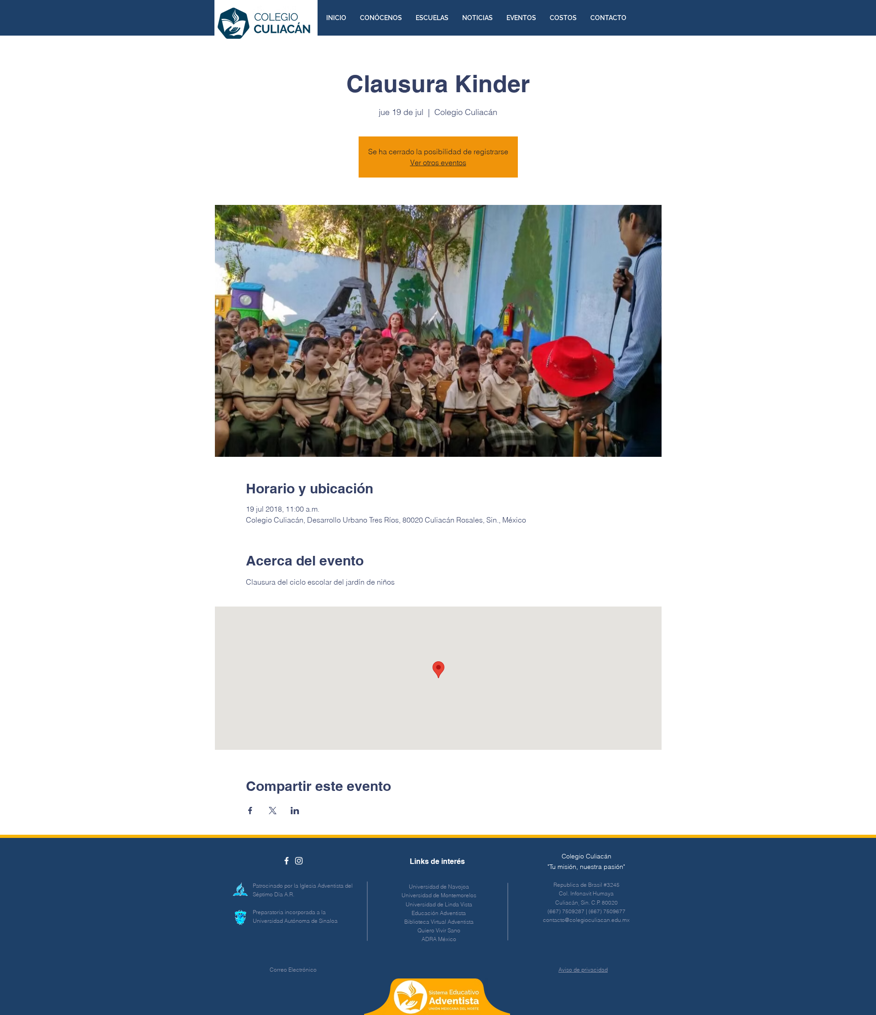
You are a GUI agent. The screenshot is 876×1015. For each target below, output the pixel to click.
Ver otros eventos (438, 162)
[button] (381, 18)
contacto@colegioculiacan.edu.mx (586, 919)
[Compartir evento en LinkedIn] (295, 810)
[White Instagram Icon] (299, 861)
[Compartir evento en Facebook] (250, 810)
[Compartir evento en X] (272, 810)
